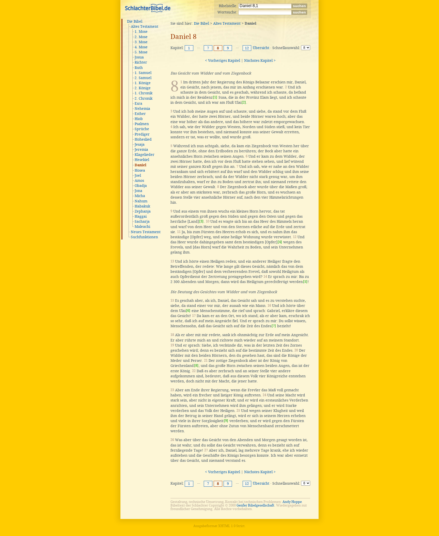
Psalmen (142, 124)
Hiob (139, 119)
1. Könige (143, 83)
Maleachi (142, 227)
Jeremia (141, 149)
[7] (274, 326)
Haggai (141, 216)
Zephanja (143, 211)
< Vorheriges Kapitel (222, 60)
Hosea (140, 170)
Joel (138, 175)
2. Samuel (143, 78)
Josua (139, 57)
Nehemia (142, 109)
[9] (226, 421)
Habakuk (142, 206)
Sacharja (142, 221)
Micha (140, 196)
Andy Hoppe (292, 502)
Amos (139, 180)
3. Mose (141, 42)
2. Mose (141, 37)
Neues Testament (146, 232)
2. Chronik (143, 98)
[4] (280, 242)
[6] (188, 310)
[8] (196, 365)
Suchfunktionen (144, 237)
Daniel (140, 165)
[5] (305, 282)
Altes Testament (144, 26)
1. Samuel (143, 73)
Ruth (139, 68)
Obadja (141, 186)
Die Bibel (134, 21)
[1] (215, 97)
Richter (141, 62)
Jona (138, 191)
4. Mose (141, 47)
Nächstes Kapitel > (260, 60)
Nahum (141, 201)
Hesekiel (142, 160)
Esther (140, 114)
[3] (201, 221)
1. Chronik (143, 93)
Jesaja (140, 144)
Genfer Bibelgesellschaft (255, 505)
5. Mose (141, 52)
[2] (244, 102)
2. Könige (143, 88)
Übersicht (261, 48)
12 (247, 48)
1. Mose (141, 31)
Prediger (142, 134)
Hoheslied (143, 139)
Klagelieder (144, 155)
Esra (138, 103)
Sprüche (142, 129)
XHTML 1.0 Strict (231, 526)
